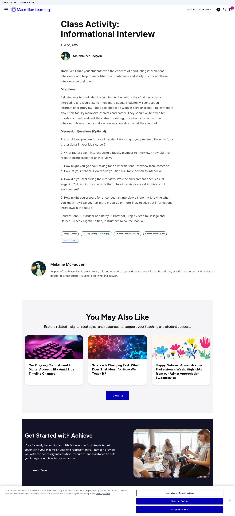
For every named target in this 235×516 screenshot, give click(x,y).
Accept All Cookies (179, 509)
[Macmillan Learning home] (30, 9)
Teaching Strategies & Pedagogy (96, 234)
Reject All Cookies (179, 501)
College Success (70, 234)
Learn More (39, 470)
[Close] (229, 500)
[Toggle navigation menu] (6, 9)
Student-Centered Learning (127, 234)
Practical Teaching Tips (155, 234)
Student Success (70, 240)
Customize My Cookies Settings (179, 493)
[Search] (224, 10)
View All (117, 395)
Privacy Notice (103, 493)
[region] (117, 501)
